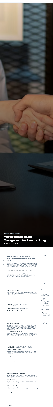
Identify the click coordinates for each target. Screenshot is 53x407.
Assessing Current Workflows (46, 290)
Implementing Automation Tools (46, 292)
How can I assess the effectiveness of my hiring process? (46, 322)
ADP (8, 401)
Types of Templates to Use (46, 296)
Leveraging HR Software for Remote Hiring (45, 309)
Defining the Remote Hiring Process (46, 285)
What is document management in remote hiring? (46, 314)
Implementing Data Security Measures (46, 304)
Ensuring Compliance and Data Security (45, 300)
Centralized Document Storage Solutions (45, 294)
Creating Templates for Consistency (45, 295)
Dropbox (14, 334)
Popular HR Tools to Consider (46, 311)
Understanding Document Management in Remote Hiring (44, 283)
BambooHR (18, 328)
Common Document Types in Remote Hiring (46, 287)
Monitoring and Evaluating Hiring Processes (45, 305)
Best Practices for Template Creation (46, 298)
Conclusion (42, 312)
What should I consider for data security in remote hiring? (46, 319)
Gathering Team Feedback (46, 308)
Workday (8, 399)
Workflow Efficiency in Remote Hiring (45, 289)
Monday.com (32, 318)
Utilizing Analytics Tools (46, 307)
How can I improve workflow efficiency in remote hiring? (46, 315)
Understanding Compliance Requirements (46, 302)
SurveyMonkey (23, 388)
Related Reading (45, 323)
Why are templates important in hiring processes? (46, 317)
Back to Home (6, 1)
